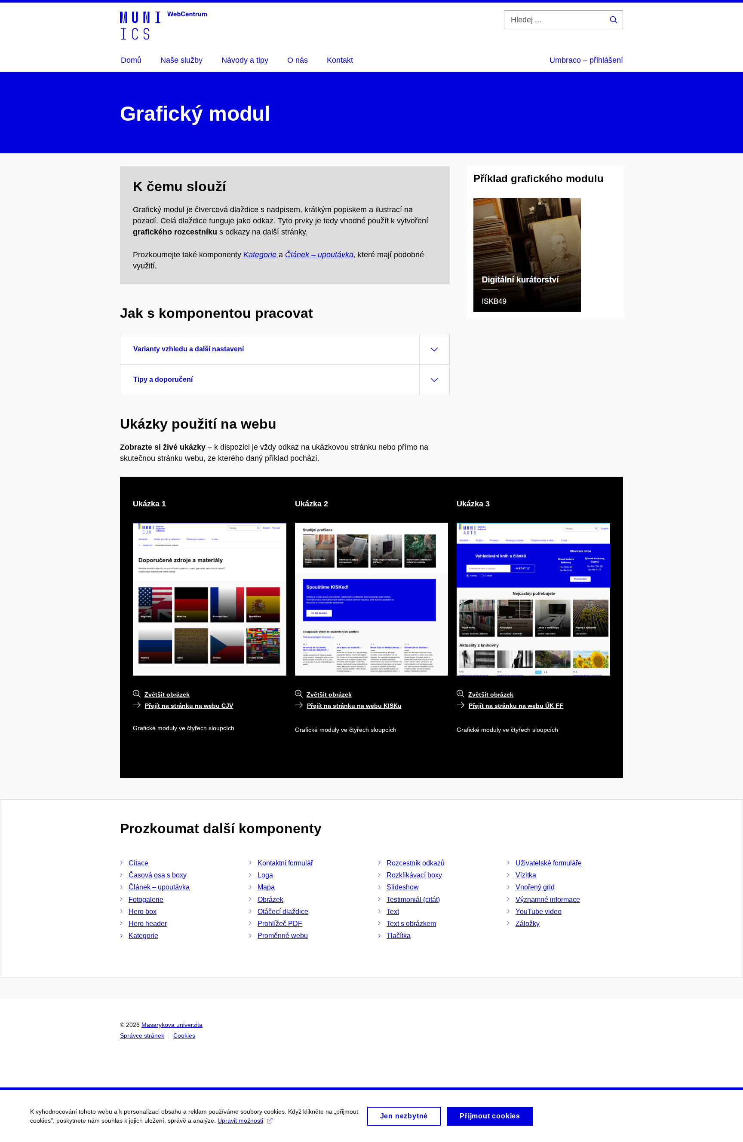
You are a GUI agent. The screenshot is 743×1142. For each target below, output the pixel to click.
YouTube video (539, 911)
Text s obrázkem (411, 923)
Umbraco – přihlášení (586, 60)
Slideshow (403, 887)
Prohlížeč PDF (280, 923)
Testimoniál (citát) (413, 899)
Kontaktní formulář (285, 863)
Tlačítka (399, 935)
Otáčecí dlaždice (283, 911)
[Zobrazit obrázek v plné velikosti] (527, 254)
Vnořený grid (535, 887)
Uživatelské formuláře (549, 863)
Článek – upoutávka (319, 254)
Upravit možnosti (240, 1120)
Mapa (266, 887)
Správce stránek (142, 1035)
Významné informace (548, 899)
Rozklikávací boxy (414, 875)
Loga (265, 875)
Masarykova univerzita (172, 1024)
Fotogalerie (146, 899)
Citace (138, 863)
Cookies (184, 1035)
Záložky (528, 923)
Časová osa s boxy (158, 875)
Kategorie (259, 254)
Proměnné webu (283, 935)
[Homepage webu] (163, 25)
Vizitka (526, 875)
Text (393, 911)
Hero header (148, 923)
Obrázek (270, 899)
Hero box (143, 911)
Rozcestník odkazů (416, 863)
